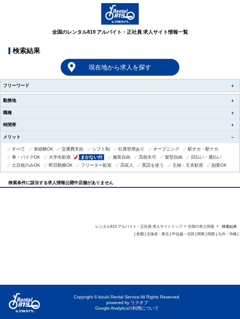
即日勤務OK (60, 165)
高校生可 (147, 157)
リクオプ (139, 302)
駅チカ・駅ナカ (203, 148)
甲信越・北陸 (183, 234)
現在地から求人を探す (120, 67)
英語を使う (153, 165)
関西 (211, 234)
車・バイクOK (26, 157)
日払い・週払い (206, 157)
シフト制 (101, 148)
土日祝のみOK (26, 165)
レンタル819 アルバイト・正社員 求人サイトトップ (138, 226)
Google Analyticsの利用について (127, 308)
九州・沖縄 (227, 234)
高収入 (126, 165)
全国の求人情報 (201, 226)
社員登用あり (131, 148)
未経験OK (43, 148)
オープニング (166, 148)
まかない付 (91, 157)
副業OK (219, 165)
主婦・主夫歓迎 (187, 165)
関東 (201, 234)
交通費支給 (72, 148)
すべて (18, 148)
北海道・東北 (158, 234)
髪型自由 (173, 157)
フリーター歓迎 (96, 165)
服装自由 (121, 157)
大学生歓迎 (60, 157)
